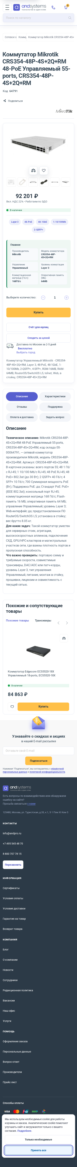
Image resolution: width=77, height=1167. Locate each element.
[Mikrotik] (64, 111)
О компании (10, 959)
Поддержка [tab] (55, 406)
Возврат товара (12, 928)
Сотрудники (10, 980)
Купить (39, 312)
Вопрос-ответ (11, 1061)
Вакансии (9, 1000)
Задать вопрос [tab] (55, 417)
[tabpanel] (38, 508)
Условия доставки (14, 908)
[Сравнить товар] (33, 170)
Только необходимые (38, 1139)
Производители (12, 1072)
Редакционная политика (18, 990)
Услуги (7, 1020)
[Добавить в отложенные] (43, 170)
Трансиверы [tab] (43, 620)
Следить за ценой (38, 337)
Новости (8, 969)
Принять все (38, 1150)
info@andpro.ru (12, 833)
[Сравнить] (64, 638)
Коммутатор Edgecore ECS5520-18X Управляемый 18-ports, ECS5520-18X (31, 673)
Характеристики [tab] (55, 396)
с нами (31, 803)
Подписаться (38, 760)
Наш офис (9, 1010)
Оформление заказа (15, 1041)
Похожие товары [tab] (17, 620)
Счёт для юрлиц (39, 327)
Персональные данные (17, 1051)
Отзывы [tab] (22, 406)
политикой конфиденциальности (47, 772)
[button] (7, 7)
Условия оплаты (13, 898)
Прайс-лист (10, 1082)
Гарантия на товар (14, 918)
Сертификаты (11, 888)
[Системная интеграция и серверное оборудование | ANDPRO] (29, 7)
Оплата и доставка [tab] (22, 417)
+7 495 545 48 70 (13, 843)
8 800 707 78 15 (12, 853)
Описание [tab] (22, 396)
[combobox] (38, 17)
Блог (6, 949)
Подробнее (24, 1130)
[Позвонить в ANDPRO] (53, 7)
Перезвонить (13, 864)
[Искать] (70, 18)
